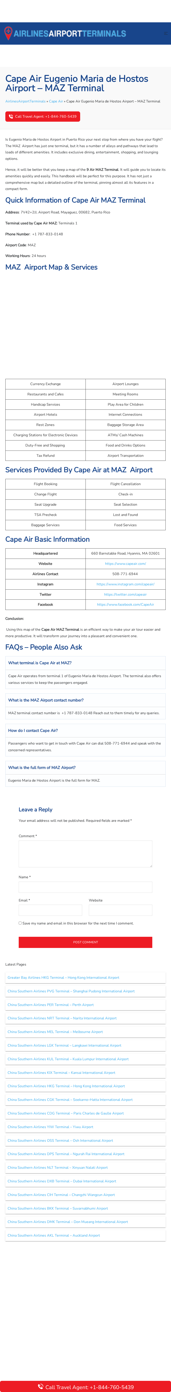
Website (96, 900)
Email (24, 900)
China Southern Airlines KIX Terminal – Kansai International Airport (61, 1072)
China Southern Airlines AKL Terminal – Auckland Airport (54, 1235)
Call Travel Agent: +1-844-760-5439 (46, 116)
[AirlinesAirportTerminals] (65, 33)
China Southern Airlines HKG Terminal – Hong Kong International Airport (66, 1086)
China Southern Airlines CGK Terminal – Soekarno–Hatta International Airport (70, 1099)
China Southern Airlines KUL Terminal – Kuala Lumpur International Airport (68, 1059)
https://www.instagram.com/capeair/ (126, 584)
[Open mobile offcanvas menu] (166, 33)
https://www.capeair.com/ (125, 563)
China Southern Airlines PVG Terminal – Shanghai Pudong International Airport (71, 991)
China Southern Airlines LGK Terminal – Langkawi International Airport (64, 1045)
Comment (28, 836)
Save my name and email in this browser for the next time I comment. (78, 923)
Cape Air (56, 101)
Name (25, 877)
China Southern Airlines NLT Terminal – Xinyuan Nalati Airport (58, 1167)
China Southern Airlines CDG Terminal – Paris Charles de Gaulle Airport (66, 1113)
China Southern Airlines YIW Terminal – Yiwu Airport (50, 1127)
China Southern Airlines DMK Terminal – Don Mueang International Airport (68, 1221)
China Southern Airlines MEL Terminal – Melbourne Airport (55, 1031)
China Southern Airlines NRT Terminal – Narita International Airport (62, 1018)
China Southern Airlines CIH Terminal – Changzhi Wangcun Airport (61, 1194)
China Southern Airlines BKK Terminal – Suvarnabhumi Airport (58, 1208)
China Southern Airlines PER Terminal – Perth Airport (51, 1004)
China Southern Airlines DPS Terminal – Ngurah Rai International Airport (66, 1154)
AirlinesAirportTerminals (25, 101)
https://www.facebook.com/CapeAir (125, 604)
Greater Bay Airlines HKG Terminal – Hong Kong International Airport (63, 977)
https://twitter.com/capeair (125, 594)
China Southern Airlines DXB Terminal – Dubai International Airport (62, 1181)
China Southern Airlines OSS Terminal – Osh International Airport (60, 1140)
